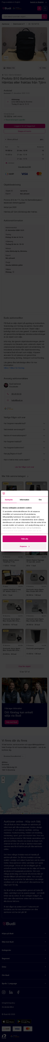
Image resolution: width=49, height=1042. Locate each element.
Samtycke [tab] (9, 500)
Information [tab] (24, 500)
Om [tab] (40, 500)
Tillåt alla (24, 539)
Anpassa (23, 546)
